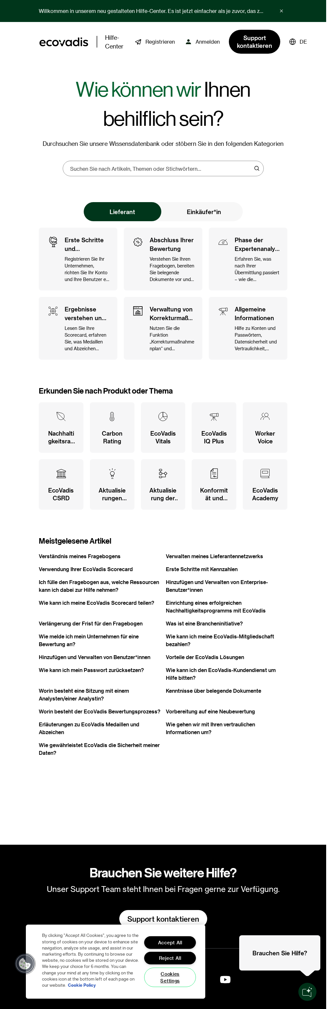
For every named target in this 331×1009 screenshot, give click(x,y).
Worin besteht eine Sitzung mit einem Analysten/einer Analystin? (84, 694)
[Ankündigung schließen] (281, 11)
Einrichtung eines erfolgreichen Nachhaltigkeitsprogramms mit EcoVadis (216, 606)
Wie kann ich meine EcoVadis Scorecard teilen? (96, 603)
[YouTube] (225, 979)
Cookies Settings (170, 977)
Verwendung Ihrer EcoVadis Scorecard (86, 569)
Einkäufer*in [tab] (204, 211)
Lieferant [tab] (122, 211)
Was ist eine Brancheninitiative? (204, 623)
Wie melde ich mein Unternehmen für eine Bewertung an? (89, 640)
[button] (298, 42)
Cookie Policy (82, 984)
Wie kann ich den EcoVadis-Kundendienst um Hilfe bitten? (221, 674)
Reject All (170, 958)
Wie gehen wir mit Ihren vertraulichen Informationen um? (210, 728)
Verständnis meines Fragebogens (80, 556)
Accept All (170, 942)
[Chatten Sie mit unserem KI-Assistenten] (307, 992)
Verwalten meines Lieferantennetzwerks (214, 556)
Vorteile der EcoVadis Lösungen (205, 657)
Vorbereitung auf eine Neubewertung (210, 711)
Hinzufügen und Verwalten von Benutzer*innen (94, 657)
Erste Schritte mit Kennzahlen (202, 569)
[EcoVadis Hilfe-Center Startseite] (64, 42)
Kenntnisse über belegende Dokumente (213, 691)
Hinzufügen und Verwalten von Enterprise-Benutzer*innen (217, 586)
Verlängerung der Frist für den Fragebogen (91, 623)
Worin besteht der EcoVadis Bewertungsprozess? (99, 711)
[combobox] (160, 168)
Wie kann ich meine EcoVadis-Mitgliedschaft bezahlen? (220, 640)
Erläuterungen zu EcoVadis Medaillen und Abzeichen (89, 728)
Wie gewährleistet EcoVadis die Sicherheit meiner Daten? (99, 749)
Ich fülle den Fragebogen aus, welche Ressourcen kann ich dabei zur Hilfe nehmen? (99, 586)
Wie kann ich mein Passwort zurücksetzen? (91, 670)
